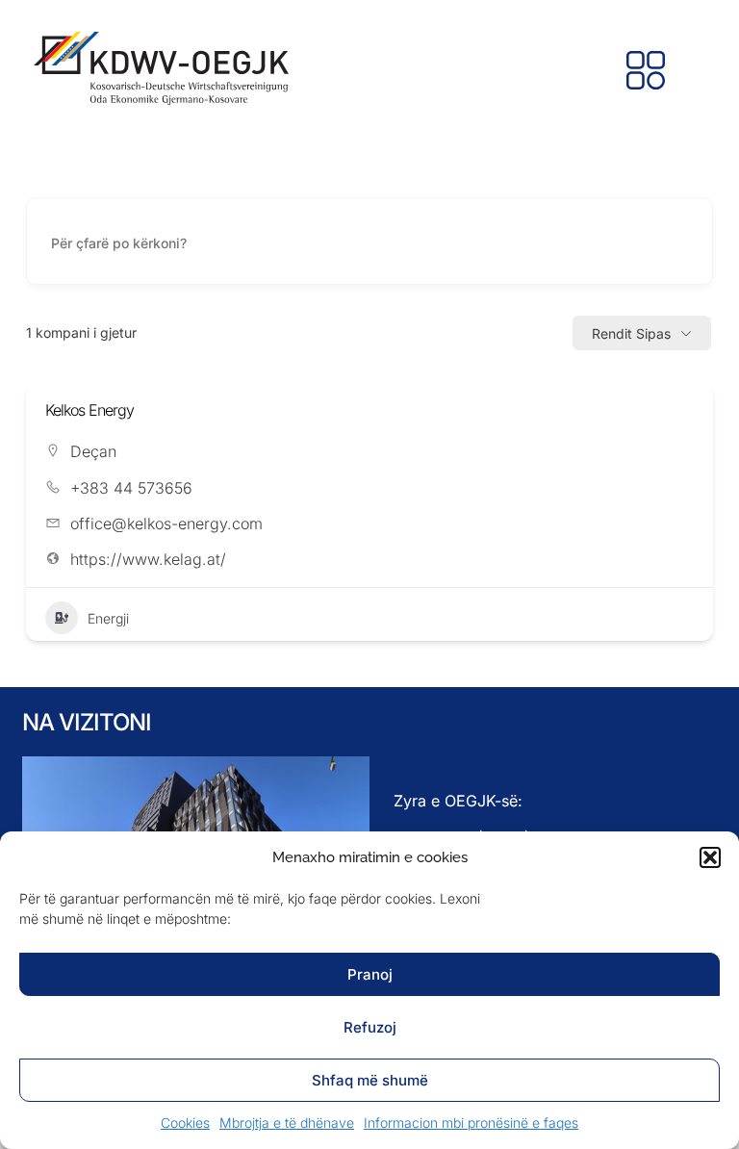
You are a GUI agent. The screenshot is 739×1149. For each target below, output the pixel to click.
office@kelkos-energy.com (166, 523)
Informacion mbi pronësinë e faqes (471, 1122)
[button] (710, 857)
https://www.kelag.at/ (148, 559)
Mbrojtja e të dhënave (286, 1122)
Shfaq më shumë (370, 1080)
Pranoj (370, 974)
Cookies (185, 1122)
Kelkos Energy (89, 410)
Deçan (93, 451)
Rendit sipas (631, 333)
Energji (108, 618)
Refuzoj (370, 1027)
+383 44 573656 (131, 488)
